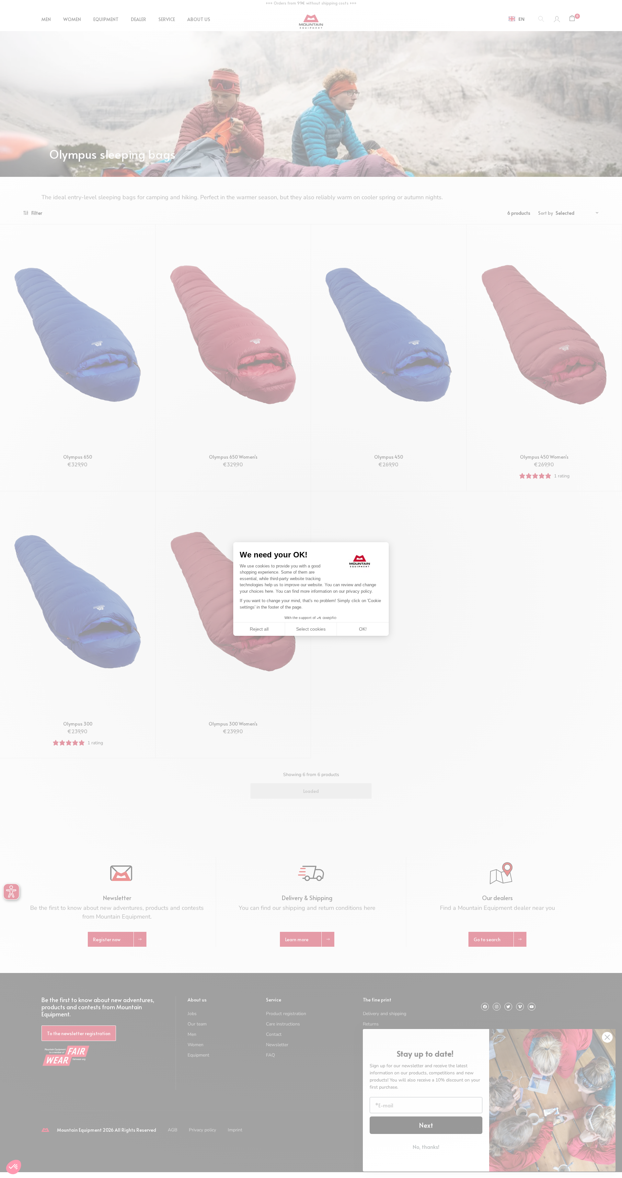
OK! (363, 629)
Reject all (259, 629)
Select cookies (311, 629)
